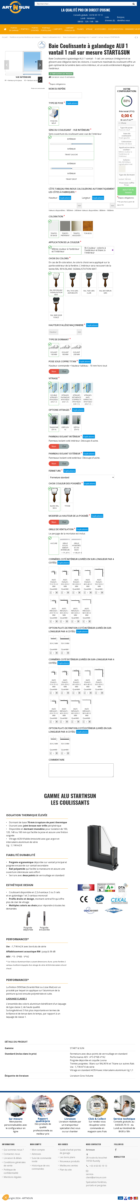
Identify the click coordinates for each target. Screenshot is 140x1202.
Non (54, 371)
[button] (100, 29)
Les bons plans (67, 1157)
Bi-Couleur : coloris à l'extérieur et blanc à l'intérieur (95, 250)
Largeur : (86, 197)
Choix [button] (122, 123)
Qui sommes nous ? (14, 1149)
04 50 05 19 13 (96, 15)
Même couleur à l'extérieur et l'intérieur (65, 250)
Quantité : (54, 589)
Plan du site (66, 1169)
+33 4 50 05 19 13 (98, 1165)
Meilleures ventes (69, 1165)
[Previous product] (136, 37)
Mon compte (38, 1149)
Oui (64, 371)
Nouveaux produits (70, 1161)
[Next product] (137, 37)
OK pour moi (23, 1188)
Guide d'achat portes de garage (70, 1151)
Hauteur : (53, 197)
